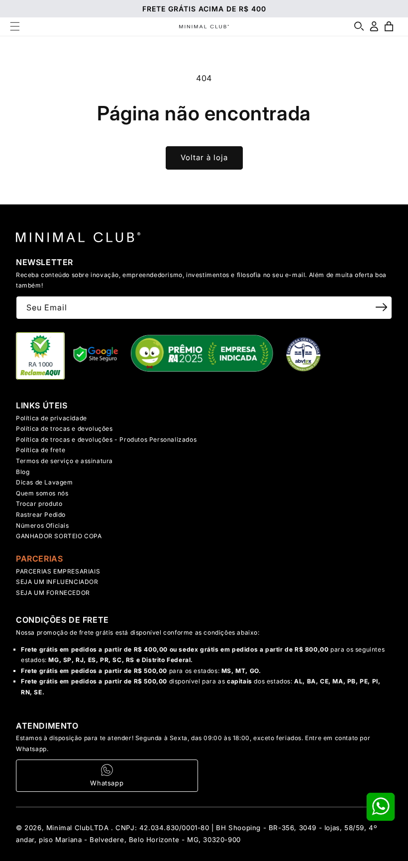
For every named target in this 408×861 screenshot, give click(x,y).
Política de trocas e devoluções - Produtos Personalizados (106, 439)
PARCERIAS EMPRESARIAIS (58, 571)
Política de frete (40, 450)
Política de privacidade (51, 418)
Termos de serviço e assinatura (64, 461)
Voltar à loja (204, 157)
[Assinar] (381, 307)
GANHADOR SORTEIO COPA (59, 536)
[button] (15, 26)
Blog (22, 472)
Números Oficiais (42, 525)
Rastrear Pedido (41, 514)
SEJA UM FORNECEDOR (53, 592)
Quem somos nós (42, 493)
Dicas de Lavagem (44, 482)
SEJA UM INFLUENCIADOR (57, 581)
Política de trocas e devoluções (64, 428)
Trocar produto (39, 503)
